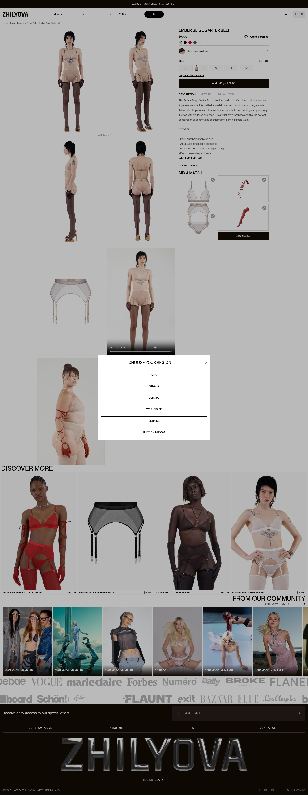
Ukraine (154, 420)
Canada (154, 386)
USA (154, 374)
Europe (154, 397)
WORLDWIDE (154, 409)
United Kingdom (154, 432)
